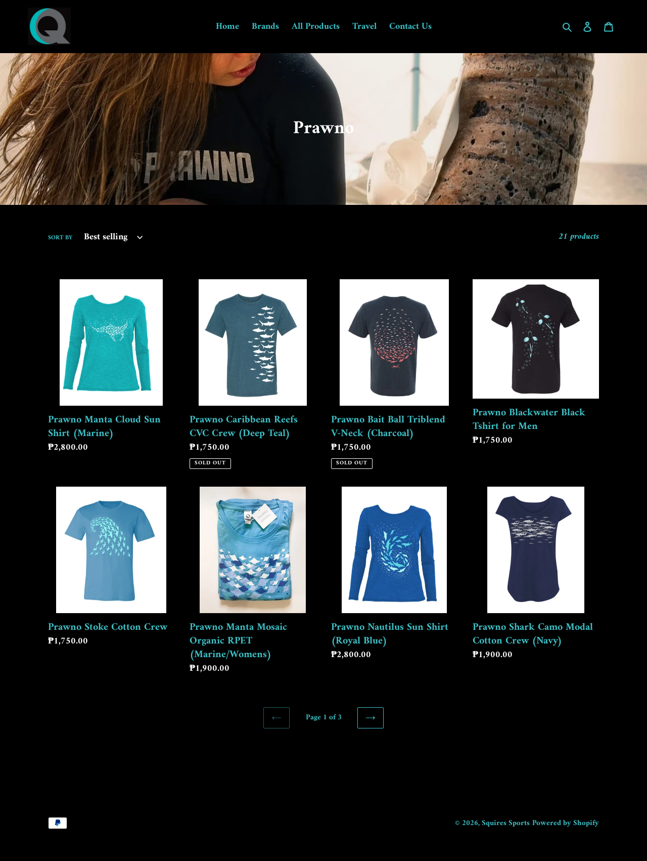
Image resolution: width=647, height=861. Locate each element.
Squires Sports (506, 823)
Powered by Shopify (565, 823)
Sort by (60, 238)
